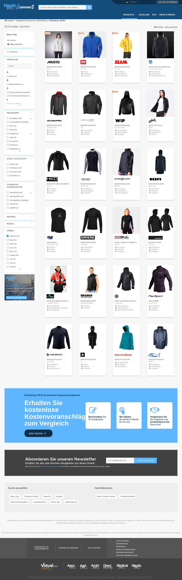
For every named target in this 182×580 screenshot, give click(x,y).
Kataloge (144, 14)
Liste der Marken (122, 541)
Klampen (59, 496)
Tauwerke (47, 496)
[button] (19, 59)
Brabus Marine (16, 84)
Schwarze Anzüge (31, 496)
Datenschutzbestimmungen (49, 466)
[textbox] (62, 7)
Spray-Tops (14, 496)
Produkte (128, 14)
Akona (13, 76)
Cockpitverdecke (39, 502)
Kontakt (58, 36)
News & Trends (167, 14)
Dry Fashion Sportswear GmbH (20, 96)
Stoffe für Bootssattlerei (19, 502)
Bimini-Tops (55, 502)
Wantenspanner (71, 502)
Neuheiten (13, 52)
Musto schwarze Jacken (106, 496)
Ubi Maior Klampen (127, 496)
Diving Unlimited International (20, 92)
